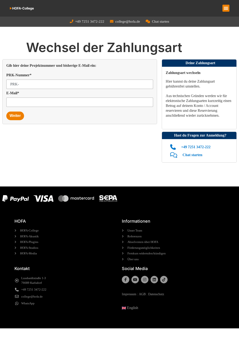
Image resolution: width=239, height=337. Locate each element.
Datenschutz (156, 294)
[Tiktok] (164, 279)
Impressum (129, 294)
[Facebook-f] (125, 279)
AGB (142, 294)
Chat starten (160, 21)
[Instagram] (144, 279)
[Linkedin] (154, 279)
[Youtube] (135, 279)
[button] (225, 8)
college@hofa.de (127, 21)
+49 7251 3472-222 (89, 21)
